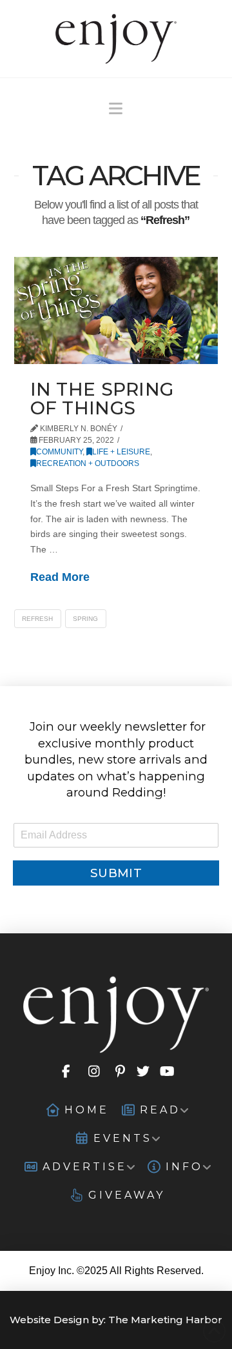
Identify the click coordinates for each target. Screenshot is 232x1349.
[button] (115, 109)
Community (59, 451)
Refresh (37, 618)
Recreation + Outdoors (87, 463)
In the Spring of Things (102, 398)
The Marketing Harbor (165, 1320)
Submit (116, 873)
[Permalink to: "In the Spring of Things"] (116, 310)
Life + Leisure (121, 451)
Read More (60, 577)
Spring (85, 618)
